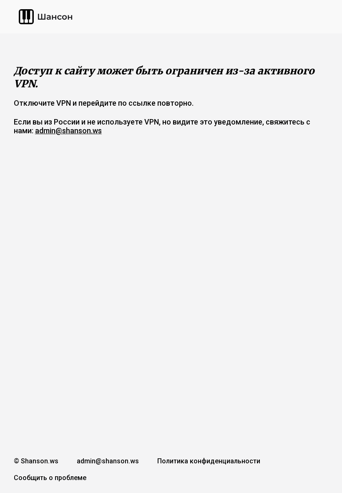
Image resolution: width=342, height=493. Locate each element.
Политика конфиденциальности (208, 461)
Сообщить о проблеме (50, 478)
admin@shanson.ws (68, 130)
